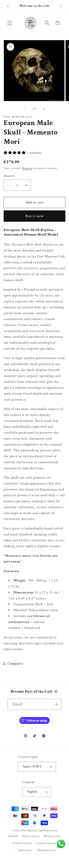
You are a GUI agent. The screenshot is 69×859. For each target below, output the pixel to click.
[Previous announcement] (8, 6)
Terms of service (22, 843)
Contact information (49, 843)
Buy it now (34, 216)
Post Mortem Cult (32, 830)
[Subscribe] (56, 704)
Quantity (9, 176)
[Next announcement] (61, 6)
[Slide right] (44, 109)
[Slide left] (25, 109)
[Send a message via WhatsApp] (61, 844)
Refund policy (52, 836)
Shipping (27, 168)
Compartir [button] (15, 663)
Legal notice (25, 850)
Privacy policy (30, 836)
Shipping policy (46, 850)
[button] (9, 23)
